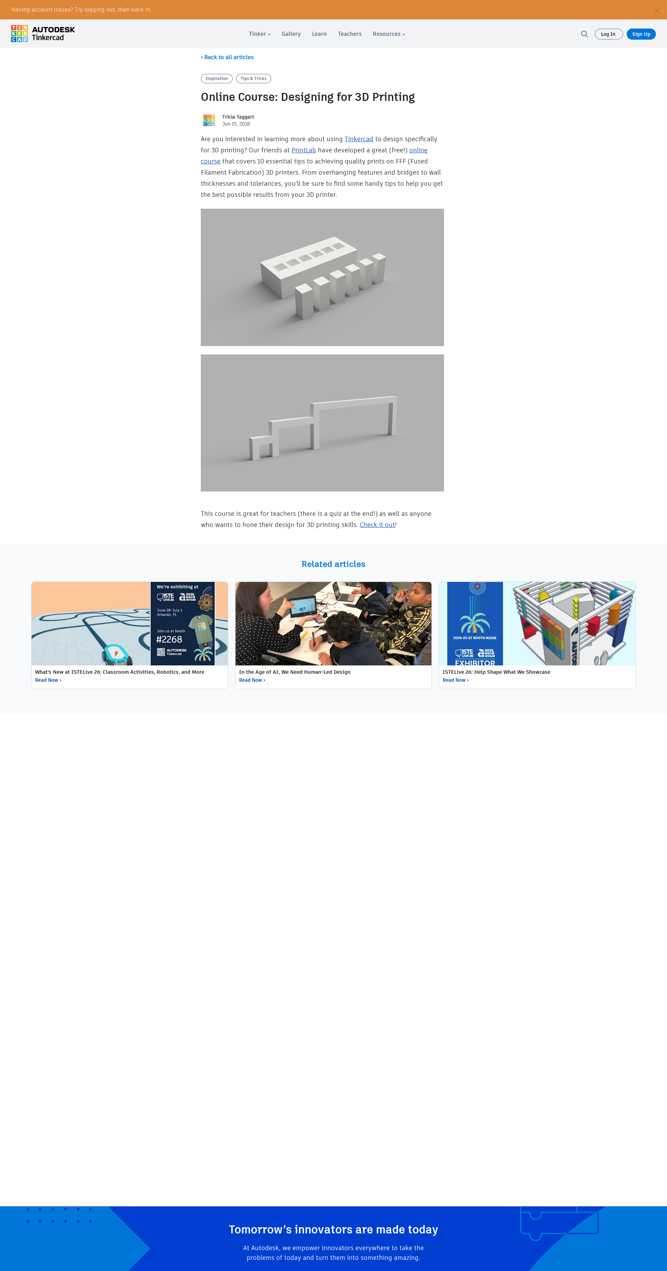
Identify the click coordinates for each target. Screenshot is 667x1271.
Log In (609, 34)
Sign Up (641, 34)
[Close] (657, 9)
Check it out (377, 524)
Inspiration (217, 78)
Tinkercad (359, 139)
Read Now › (48, 680)
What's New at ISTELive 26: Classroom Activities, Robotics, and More (119, 672)
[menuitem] (260, 34)
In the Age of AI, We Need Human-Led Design (295, 672)
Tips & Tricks (253, 78)
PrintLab (303, 150)
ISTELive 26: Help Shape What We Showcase (496, 672)
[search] (584, 34)
